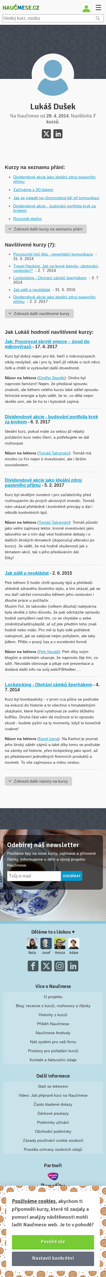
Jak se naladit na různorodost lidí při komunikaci (56, 198)
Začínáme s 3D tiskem (33, 189)
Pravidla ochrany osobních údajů (53, 1149)
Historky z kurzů (53, 1014)
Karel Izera (48, 738)
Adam (73, 952)
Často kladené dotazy (53, 1104)
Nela (32, 952)
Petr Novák (49, 651)
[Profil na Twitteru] (46, 133)
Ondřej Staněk (51, 378)
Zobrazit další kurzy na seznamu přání (48, 229)
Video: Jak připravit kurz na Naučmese (53, 1095)
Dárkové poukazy (53, 1113)
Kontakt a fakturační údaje (53, 1060)
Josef (46, 952)
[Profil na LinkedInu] (57, 133)
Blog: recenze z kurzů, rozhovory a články (53, 1005)
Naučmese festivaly (53, 1033)
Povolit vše (53, 1241)
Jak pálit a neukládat (31, 289)
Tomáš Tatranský (54, 453)
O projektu (53, 996)
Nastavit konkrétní (53, 1258)
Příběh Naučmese (53, 1023)
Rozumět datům (27, 218)
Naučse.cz (20, 7)
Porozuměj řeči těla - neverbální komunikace (53, 254)
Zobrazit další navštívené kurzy (42, 313)
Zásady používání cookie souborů (53, 1140)
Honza (60, 952)
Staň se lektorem (53, 1086)
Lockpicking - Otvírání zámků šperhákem (49, 278)
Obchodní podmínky (53, 1131)
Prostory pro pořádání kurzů (53, 1051)
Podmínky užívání (53, 1122)
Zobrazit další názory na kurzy (41, 781)
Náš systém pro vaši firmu (53, 1042)
